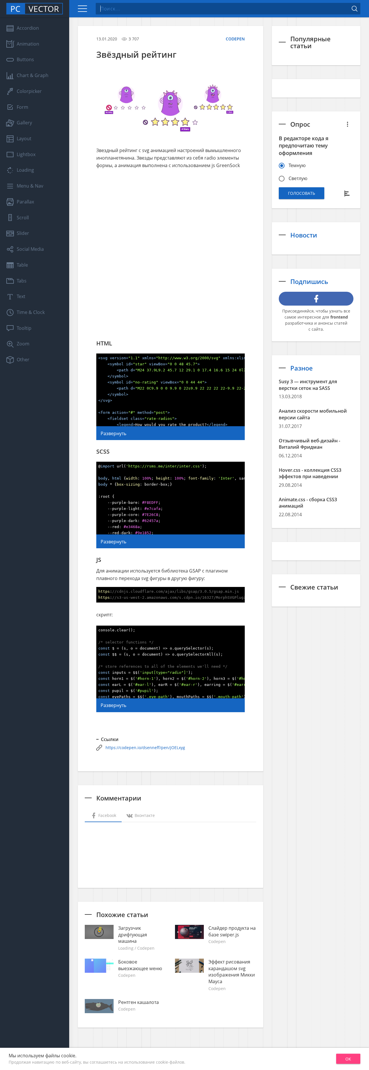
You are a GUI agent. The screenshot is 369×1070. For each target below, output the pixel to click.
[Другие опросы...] (347, 124)
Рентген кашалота (138, 1002)
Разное (301, 368)
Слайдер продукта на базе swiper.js (232, 931)
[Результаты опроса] (347, 193)
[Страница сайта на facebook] (316, 299)
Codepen (235, 39)
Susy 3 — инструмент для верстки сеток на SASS (308, 384)
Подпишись (309, 281)
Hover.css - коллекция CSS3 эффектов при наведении (310, 473)
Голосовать (301, 193)
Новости (303, 235)
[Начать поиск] (354, 9)
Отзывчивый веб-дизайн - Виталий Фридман (309, 443)
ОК (348, 1059)
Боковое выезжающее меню (140, 965)
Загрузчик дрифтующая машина (132, 934)
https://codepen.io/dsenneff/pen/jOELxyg (145, 747)
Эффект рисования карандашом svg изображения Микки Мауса (231, 972)
